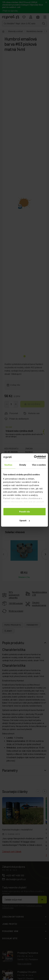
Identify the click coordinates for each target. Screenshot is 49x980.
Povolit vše (24, 511)
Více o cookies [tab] (39, 465)
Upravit (23, 520)
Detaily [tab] (22, 465)
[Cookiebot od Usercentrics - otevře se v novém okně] (34, 457)
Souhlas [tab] (8, 465)
